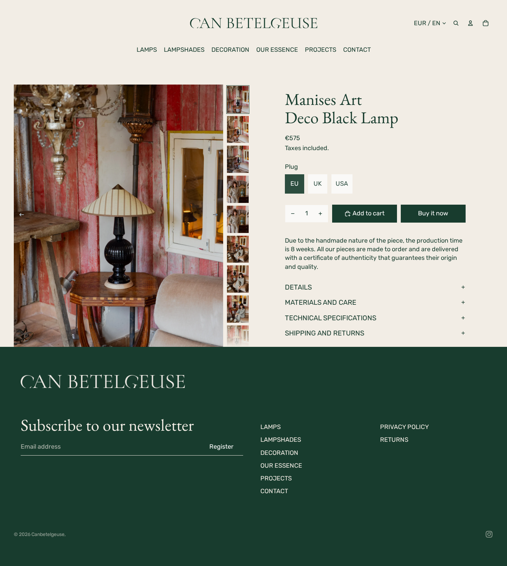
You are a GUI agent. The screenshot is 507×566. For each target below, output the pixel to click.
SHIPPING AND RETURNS (324, 333)
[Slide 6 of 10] (238, 249)
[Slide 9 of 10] (238, 339)
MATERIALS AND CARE (320, 302)
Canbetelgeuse (47, 534)
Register (221, 446)
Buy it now (433, 213)
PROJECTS (276, 478)
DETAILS (298, 287)
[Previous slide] (19, 215)
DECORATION (279, 453)
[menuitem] (147, 49)
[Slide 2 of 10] (238, 129)
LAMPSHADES (280, 439)
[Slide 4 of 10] (238, 189)
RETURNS (394, 439)
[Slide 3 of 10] (238, 159)
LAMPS (270, 427)
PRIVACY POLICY (404, 427)
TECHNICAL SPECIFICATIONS (330, 318)
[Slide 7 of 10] (238, 279)
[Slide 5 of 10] (238, 219)
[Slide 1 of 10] (238, 99)
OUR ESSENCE (281, 465)
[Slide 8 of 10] (238, 309)
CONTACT (274, 491)
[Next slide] (217, 215)
